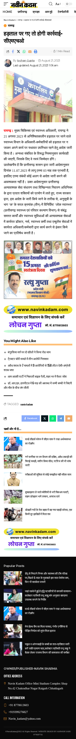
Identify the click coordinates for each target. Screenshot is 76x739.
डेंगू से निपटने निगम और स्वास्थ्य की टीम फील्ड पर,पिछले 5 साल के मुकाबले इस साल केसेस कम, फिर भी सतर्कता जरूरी (47, 577)
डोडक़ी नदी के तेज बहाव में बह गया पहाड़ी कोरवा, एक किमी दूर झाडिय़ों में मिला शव (48, 511)
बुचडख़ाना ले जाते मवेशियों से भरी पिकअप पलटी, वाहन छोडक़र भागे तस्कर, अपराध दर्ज (47, 494)
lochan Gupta (26, 60)
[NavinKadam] (23, 4)
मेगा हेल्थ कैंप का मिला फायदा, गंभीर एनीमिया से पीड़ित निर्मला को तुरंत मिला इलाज (46, 628)
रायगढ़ (11, 25)
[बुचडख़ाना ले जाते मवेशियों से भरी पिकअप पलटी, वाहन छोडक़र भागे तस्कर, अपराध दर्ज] (13, 497)
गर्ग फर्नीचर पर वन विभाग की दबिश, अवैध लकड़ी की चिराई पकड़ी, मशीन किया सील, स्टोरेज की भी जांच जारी (48, 461)
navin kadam (26, 404)
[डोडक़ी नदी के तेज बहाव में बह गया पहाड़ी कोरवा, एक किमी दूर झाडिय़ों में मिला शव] (13, 514)
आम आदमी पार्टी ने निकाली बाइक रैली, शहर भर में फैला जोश (37, 376)
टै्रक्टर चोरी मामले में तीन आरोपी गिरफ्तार (28, 358)
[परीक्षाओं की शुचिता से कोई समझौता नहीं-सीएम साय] (13, 479)
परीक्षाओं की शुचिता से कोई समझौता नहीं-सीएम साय (48, 474)
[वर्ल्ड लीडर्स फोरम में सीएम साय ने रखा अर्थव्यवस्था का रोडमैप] (13, 444)
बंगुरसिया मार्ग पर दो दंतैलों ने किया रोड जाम (29, 352)
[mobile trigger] (7, 4)
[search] (50, 4)
